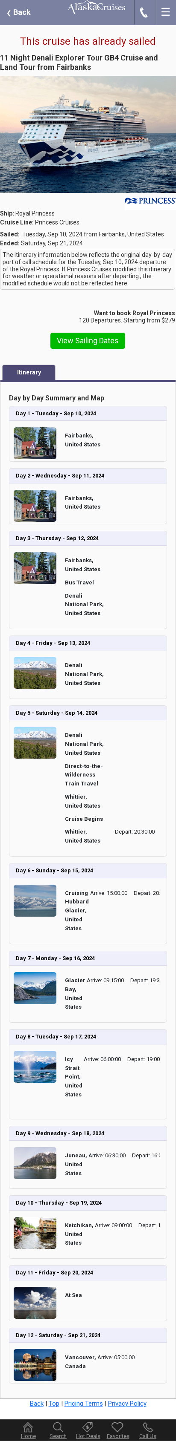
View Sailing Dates (88, 340)
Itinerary (29, 372)
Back (18, 12)
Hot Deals (88, 1436)
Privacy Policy (127, 1403)
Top (54, 1403)
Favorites (118, 1436)
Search (58, 1436)
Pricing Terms (84, 1403)
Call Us (147, 1436)
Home (28, 1436)
